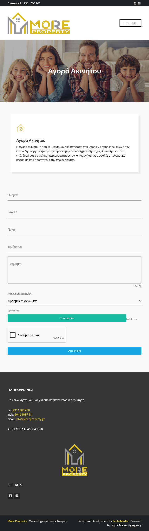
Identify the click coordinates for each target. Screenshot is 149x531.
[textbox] (73, 301)
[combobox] (74, 301)
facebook (135, 3)
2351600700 (21, 410)
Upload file (13, 310)
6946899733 (23, 414)
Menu (132, 23)
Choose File (67, 318)
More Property (17, 521)
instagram (139, 3)
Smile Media (120, 521)
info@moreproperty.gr (30, 419)
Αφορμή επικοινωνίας (19, 293)
